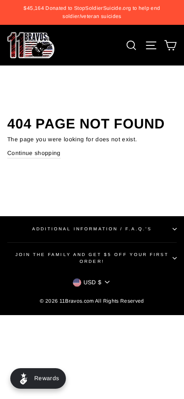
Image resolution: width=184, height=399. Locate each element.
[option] (92, 12)
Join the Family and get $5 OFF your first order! (92, 258)
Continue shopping (34, 153)
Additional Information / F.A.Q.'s (92, 228)
